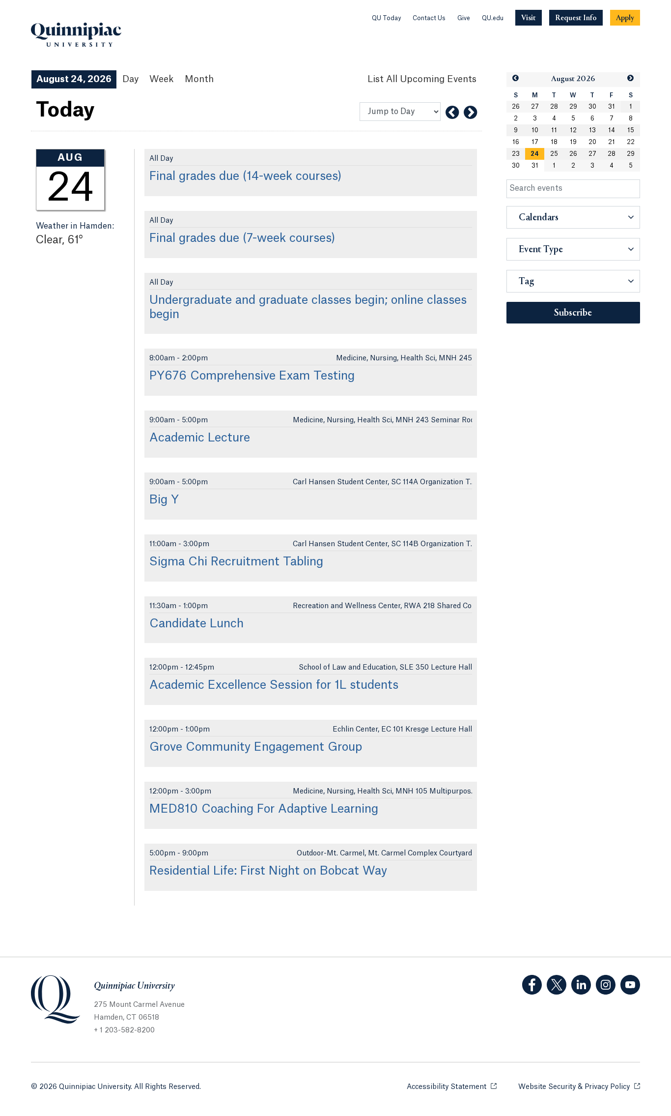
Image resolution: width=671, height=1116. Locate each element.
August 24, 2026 (74, 79)
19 (573, 142)
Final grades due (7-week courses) (242, 238)
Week (161, 79)
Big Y (164, 500)
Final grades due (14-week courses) (245, 176)
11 (554, 130)
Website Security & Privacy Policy (579, 1087)
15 (630, 130)
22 (631, 142)
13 (592, 130)
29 (573, 107)
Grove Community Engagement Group (255, 747)
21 (611, 142)
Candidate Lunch (196, 624)
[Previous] (452, 112)
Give (463, 18)
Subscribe (573, 313)
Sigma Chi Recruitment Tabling (236, 562)
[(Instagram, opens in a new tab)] (605, 985)
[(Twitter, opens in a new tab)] (556, 985)
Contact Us (429, 18)
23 (516, 154)
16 (515, 142)
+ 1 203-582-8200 (124, 1030)
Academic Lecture (199, 438)
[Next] (470, 112)
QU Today (386, 18)
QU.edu (492, 18)
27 (535, 107)
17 (534, 142)
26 (516, 107)
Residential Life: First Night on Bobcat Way (268, 871)
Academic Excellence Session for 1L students (273, 685)
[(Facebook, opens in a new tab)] (532, 985)
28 (554, 107)
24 (535, 154)
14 (611, 130)
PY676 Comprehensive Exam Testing (252, 376)
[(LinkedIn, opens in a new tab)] (581, 985)
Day (130, 79)
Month (199, 79)
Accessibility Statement (452, 1087)
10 (534, 130)
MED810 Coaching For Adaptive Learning (263, 809)
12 (573, 130)
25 (554, 154)
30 (592, 107)
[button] (515, 78)
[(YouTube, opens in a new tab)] (630, 985)
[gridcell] (534, 154)
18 (554, 142)
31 (611, 107)
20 (592, 142)
